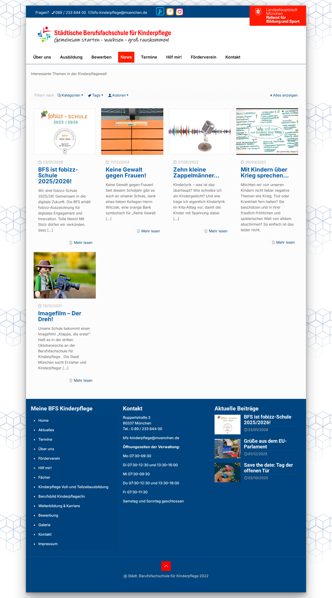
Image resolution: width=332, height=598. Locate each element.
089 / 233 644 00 (70, 12)
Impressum (48, 543)
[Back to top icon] (166, 566)
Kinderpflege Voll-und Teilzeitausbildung (73, 487)
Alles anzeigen (285, 95)
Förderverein (49, 458)
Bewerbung (48, 515)
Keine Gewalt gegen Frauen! (126, 172)
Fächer (44, 477)
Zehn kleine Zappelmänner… (196, 172)
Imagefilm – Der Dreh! (59, 316)
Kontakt (44, 534)
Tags (96, 95)
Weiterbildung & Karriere (59, 506)
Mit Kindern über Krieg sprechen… (265, 172)
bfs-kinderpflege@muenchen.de (119, 12)
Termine (45, 439)
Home (43, 420)
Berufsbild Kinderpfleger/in (61, 496)
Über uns (46, 449)
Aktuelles (46, 430)
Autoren (119, 95)
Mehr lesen (83, 242)
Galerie (44, 525)
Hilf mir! (45, 468)
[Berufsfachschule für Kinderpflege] (116, 34)
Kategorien (71, 95)
